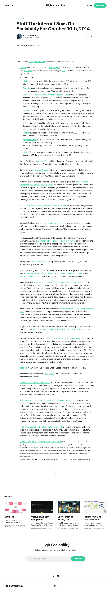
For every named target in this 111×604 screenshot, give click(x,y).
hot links (20, 19)
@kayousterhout (30, 140)
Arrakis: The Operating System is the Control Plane (41, 442)
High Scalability (55, 5)
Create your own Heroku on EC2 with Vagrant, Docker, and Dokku (54, 273)
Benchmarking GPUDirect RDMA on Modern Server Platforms (59, 329)
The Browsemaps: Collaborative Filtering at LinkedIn (41, 427)
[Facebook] (58, 576)
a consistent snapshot (40, 261)
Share (89, 37)
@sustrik (26, 88)
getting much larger (40, 170)
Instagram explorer (37, 62)
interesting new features (55, 223)
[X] (53, 576)
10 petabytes (54, 68)
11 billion (23, 68)
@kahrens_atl (28, 81)
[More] (13, 5)
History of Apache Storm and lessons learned (65, 338)
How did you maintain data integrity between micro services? (59, 282)
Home (6, 5)
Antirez (26, 123)
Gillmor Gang (43, 161)
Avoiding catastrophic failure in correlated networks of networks (47, 400)
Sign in (89, 5)
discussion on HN (27, 276)
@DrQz (26, 152)
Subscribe (100, 5)
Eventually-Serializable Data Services (35, 383)
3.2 (63, 71)
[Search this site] (81, 5)
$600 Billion (27, 71)
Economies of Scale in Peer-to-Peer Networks (57, 241)
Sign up (56, 586)
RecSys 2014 (49, 374)
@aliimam (26, 133)
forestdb (23, 368)
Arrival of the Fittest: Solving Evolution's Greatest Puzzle (46, 95)
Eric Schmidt (28, 110)
